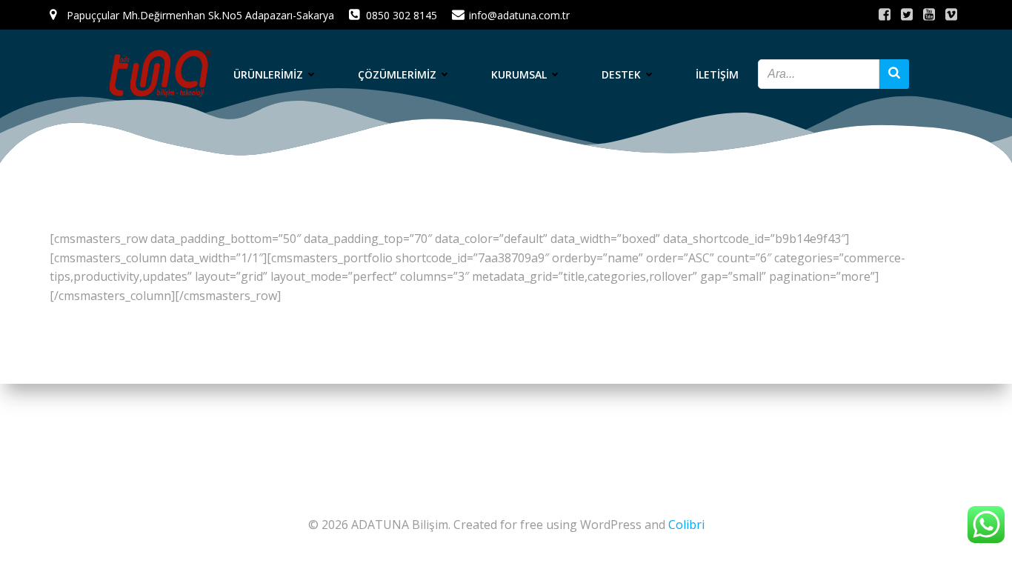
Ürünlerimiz (268, 74)
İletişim (717, 74)
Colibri (686, 524)
